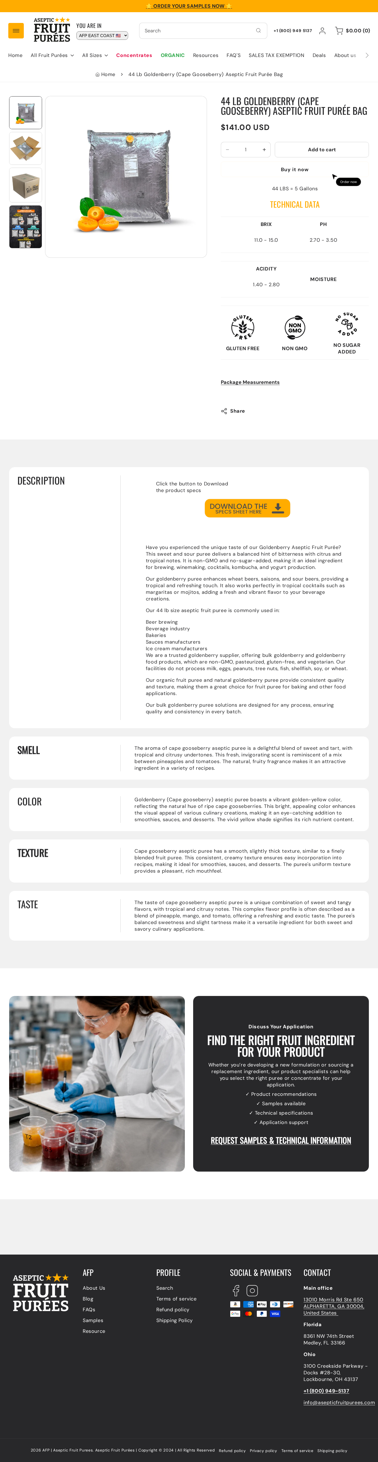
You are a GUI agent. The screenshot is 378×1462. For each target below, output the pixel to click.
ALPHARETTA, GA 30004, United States (334, 1309)
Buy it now (295, 169)
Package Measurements (250, 382)
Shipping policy (332, 1450)
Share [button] (237, 411)
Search (164, 1288)
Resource (94, 1331)
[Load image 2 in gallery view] (25, 148)
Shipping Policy (174, 1320)
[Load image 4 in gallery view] (25, 226)
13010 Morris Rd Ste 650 (333, 1299)
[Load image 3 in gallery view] (25, 185)
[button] (52, 55)
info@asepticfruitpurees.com (339, 1402)
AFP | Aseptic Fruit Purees (67, 1450)
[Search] (258, 30)
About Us (94, 1288)
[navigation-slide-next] (360, 55)
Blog (88, 1298)
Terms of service (176, 1298)
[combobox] (203, 30)
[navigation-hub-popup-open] (16, 30)
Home (108, 74)
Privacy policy (263, 1450)
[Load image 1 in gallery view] (25, 112)
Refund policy (173, 1309)
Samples (93, 1320)
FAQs (89, 1309)
